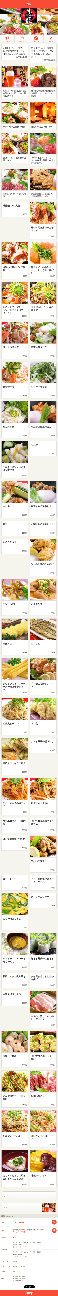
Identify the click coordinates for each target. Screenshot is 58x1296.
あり (14, 1237)
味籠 (29, 4)
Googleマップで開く (19, 1232)
